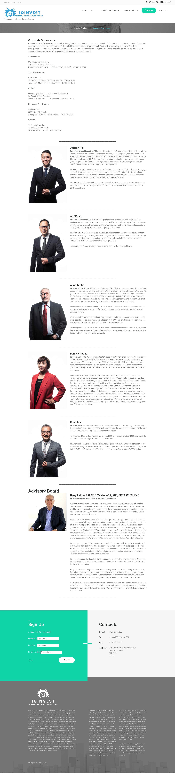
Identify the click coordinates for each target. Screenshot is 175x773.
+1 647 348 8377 (116, 642)
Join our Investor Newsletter (39, 632)
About (93, 10)
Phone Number (34, 652)
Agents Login (164, 10)
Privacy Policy (43, 762)
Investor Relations (131, 10)
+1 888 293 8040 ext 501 (160, 2)
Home (84, 10)
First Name (32, 639)
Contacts (149, 10)
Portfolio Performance (110, 10)
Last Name (32, 645)
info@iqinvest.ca (115, 632)
